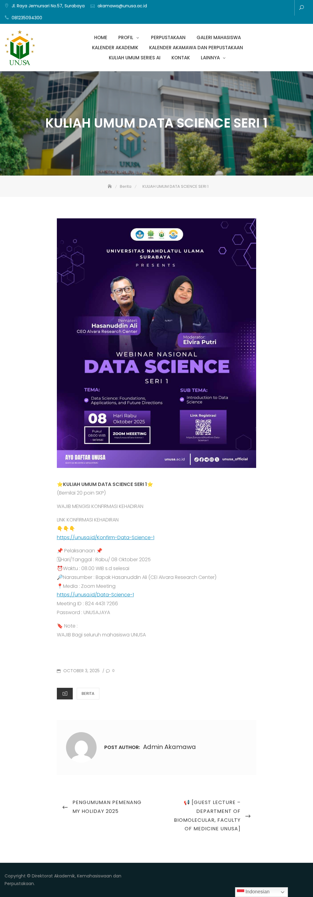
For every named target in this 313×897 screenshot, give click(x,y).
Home (212, 8)
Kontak (277, 8)
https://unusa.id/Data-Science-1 (95, 594)
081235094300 (27, 18)
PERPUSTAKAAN (231, 8)
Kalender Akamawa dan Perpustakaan (258, 8)
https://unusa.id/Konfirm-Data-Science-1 (105, 537)
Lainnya (286, 8)
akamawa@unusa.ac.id (122, 6)
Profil (222, 8)
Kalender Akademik (249, 8)
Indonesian (257, 891)
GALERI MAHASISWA (240, 8)
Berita (88, 693)
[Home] (110, 186)
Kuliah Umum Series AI (267, 8)
